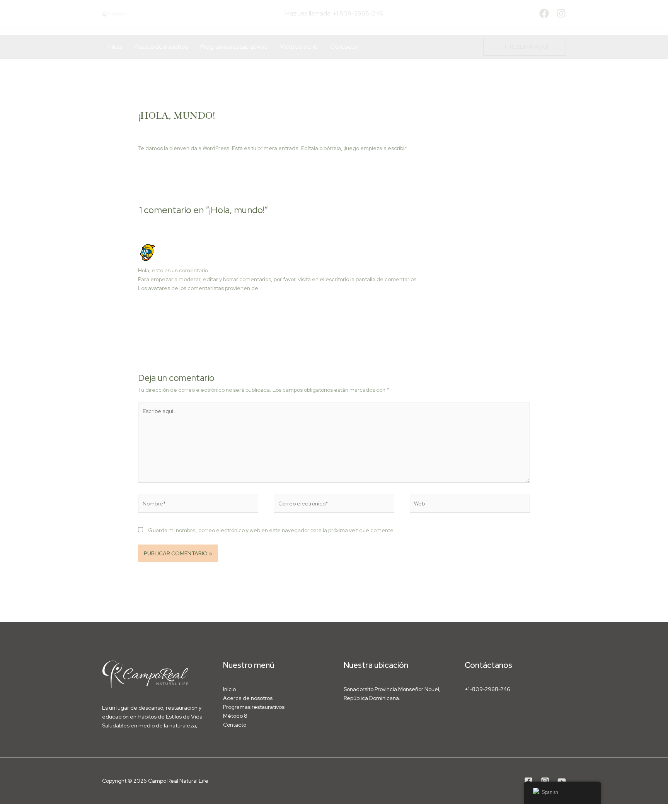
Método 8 (235, 715)
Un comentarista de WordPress (202, 246)
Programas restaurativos (233, 47)
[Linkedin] (561, 781)
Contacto (343, 47)
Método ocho (298, 47)
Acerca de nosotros (161, 47)
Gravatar (270, 288)
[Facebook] (544, 13)
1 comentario (154, 129)
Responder (516, 306)
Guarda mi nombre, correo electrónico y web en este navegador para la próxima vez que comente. (271, 530)
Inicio (115, 47)
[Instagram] (561, 13)
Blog (180, 129)
